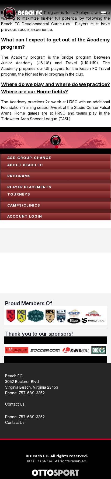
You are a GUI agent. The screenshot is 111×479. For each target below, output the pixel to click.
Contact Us (15, 404)
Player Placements (29, 187)
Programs (19, 176)
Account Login (24, 216)
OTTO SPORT (42, 461)
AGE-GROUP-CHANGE (29, 157)
